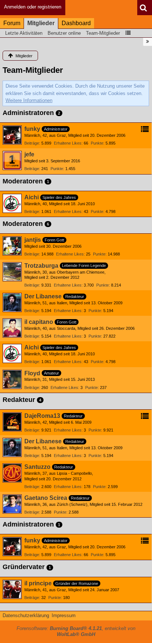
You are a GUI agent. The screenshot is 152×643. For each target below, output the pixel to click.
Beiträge (31, 143)
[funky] (12, 135)
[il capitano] (12, 328)
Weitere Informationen (29, 100)
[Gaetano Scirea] (12, 504)
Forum (11, 23)
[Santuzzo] (12, 473)
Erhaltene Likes (68, 143)
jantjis (32, 240)
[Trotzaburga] (12, 271)
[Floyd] (12, 379)
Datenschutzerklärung (26, 615)
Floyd (32, 373)
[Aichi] (12, 203)
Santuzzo (37, 467)
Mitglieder (41, 23)
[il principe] (12, 589)
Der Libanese (43, 296)
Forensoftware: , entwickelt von (76, 631)
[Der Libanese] (12, 302)
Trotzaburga (41, 266)
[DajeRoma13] (12, 422)
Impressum (64, 615)
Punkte (97, 143)
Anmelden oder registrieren (32, 7)
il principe (38, 583)
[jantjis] (12, 245)
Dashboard (76, 23)
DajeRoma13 (42, 416)
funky (32, 129)
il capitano (38, 322)
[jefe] (12, 160)
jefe (29, 154)
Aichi (31, 197)
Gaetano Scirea (45, 498)
